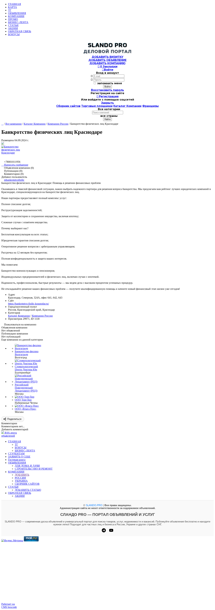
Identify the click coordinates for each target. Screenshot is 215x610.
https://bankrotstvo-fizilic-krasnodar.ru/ (28, 303)
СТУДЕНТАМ (16, 453)
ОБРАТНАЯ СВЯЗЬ (19, 31)
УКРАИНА (21, 480)
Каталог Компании (127, 106)
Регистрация (108, 96)
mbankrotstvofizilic (14, 180)
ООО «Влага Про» (25, 408)
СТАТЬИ (13, 25)
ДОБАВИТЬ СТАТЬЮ (28, 489)
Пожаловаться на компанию (20, 324)
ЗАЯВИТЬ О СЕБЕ (19, 456)
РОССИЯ (20, 477)
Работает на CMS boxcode (9, 605)
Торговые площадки (97, 106)
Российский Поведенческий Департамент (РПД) (26, 387)
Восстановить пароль (107, 90)
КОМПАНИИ (16, 16)
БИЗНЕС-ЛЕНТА (18, 22)
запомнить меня (109, 83)
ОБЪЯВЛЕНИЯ (17, 13)
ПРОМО (13, 19)
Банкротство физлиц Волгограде (26, 353)
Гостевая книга (16, 459)
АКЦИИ (13, 28)
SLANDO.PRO (94, 505)
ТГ (9, 10)
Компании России (58, 123)
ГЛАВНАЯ (14, 4)
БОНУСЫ (14, 34)
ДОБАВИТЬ (22, 474)
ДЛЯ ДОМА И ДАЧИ (27, 465)
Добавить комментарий (14, 429)
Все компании (13, 123)
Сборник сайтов (68, 106)
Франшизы (150, 106)
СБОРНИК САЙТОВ (27, 483)
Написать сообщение (14, 164)
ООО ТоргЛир (23, 399)
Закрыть (107, 102)
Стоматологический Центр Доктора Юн (26, 368)
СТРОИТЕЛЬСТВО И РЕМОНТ (34, 468)
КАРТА (12, 7)
